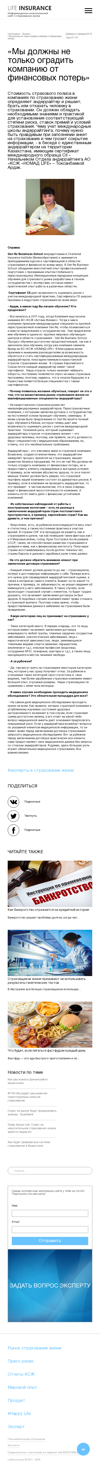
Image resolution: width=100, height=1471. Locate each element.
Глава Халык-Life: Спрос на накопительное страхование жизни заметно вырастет (32, 1128)
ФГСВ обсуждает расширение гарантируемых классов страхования (27, 1097)
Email (15, 1222)
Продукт (16, 1401)
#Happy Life (19, 1414)
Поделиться (32, 802)
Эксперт (16, 1427)
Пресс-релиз (21, 1361)
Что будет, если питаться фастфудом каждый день (47, 1050)
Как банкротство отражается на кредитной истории (48, 910)
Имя (14, 1206)
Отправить (50, 1241)
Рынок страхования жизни (34, 1348)
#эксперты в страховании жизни (41, 771)
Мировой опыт (22, 1388)
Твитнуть (30, 816)
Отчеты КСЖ (21, 1374)
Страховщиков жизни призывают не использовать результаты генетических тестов (47, 981)
